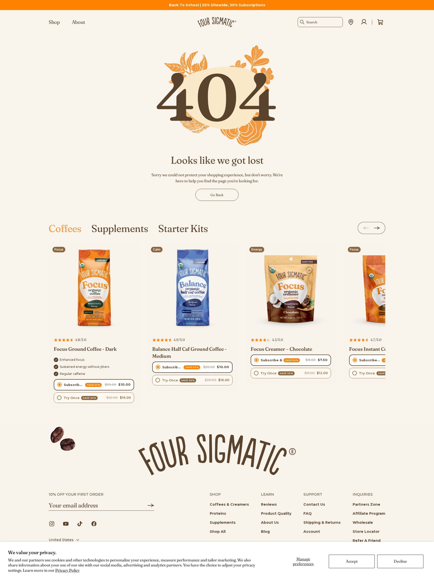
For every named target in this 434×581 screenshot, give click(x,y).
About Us (270, 522)
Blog (265, 531)
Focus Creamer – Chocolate (281, 349)
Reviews (269, 504)
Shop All (218, 531)
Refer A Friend (367, 540)
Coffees (65, 228)
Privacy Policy (67, 570)
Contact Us (314, 504)
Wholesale (363, 522)
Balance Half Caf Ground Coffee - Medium (189, 352)
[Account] (364, 22)
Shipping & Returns (322, 522)
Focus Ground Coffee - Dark (85, 349)
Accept (352, 561)
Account (311, 531)
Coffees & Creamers (229, 504)
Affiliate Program (369, 513)
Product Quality (276, 513)
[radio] (94, 384)
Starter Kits (183, 228)
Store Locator (366, 531)
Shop (54, 22)
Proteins (218, 513)
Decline (400, 561)
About (78, 22)
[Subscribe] (147, 505)
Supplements (119, 228)
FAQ (307, 513)
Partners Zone (366, 504)
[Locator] (351, 22)
